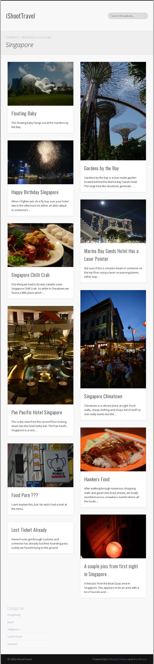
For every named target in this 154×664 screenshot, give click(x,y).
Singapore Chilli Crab (30, 274)
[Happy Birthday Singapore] (40, 162)
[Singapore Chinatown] (113, 339)
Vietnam (12, 644)
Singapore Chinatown (103, 396)
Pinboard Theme (117, 659)
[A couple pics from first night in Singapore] (113, 536)
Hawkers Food (97, 479)
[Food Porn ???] (40, 465)
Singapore (13, 629)
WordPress (140, 659)
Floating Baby (23, 113)
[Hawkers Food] (113, 449)
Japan (10, 622)
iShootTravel (20, 15)
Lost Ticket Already (29, 529)
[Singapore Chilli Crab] (40, 245)
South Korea (14, 636)
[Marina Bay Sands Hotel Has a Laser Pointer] (113, 221)
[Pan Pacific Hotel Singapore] (40, 355)
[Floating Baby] (40, 84)
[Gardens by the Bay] (113, 111)
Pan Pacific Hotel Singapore (36, 412)
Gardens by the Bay (101, 168)
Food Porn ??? (24, 494)
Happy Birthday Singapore (35, 191)
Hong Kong (13, 615)
